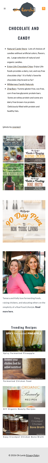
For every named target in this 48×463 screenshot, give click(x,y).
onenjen (16, 127)
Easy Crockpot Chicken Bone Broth (23, 437)
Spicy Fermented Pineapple (19, 353)
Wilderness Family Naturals (20, 84)
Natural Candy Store (17, 48)
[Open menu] (5, 8)
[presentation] (24, 341)
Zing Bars (11, 88)
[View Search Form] (43, 8)
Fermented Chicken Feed (17, 381)
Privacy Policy (32, 455)
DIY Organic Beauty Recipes (19, 409)
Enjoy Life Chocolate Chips (20, 66)
